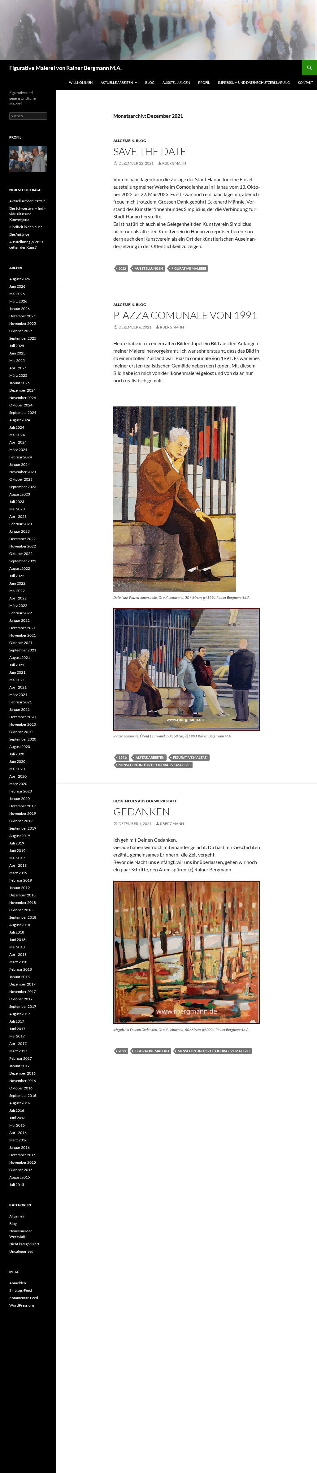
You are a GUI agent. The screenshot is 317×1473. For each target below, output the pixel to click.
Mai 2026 (17, 293)
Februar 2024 (20, 457)
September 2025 (22, 338)
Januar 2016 (19, 1147)
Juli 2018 (16, 932)
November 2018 (22, 902)
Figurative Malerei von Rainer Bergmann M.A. (65, 67)
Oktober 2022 (21, 553)
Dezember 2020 (22, 717)
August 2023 (19, 494)
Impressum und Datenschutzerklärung (254, 82)
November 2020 (22, 724)
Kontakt (305, 82)
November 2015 (22, 1162)
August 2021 (19, 657)
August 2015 (19, 1177)
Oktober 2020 (21, 731)
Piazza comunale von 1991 (185, 315)
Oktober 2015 (21, 1169)
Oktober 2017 (21, 999)
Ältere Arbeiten (150, 757)
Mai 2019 (17, 858)
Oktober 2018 (21, 910)
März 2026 (18, 301)
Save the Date (149, 151)
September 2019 (22, 828)
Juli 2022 (16, 575)
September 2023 (22, 486)
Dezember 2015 (22, 1155)
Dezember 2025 (22, 316)
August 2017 (19, 1013)
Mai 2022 (17, 590)
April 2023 (18, 516)
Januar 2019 (19, 887)
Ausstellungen (176, 82)
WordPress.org (21, 1305)
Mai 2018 (17, 947)
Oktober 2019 (21, 820)
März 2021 (18, 694)
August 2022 (19, 568)
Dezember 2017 (22, 984)
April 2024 (18, 442)
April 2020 (18, 776)
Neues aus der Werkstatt (150, 801)
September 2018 (22, 917)
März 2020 (18, 783)
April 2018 (18, 954)
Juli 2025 (16, 345)
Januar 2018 (19, 976)
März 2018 (18, 962)
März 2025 (18, 375)
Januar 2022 (19, 620)
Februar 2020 (20, 791)
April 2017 (18, 1043)
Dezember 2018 (22, 895)
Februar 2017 (20, 1058)
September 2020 (22, 739)
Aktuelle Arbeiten (117, 82)
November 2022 (22, 546)
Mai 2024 (17, 434)
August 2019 (19, 835)
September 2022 (22, 561)
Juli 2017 (16, 1021)
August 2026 (19, 279)
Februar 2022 (20, 613)
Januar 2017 (19, 1065)
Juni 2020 (17, 761)
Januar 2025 (19, 382)
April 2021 (18, 687)
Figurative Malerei (189, 268)
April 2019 (18, 865)
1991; (123, 757)
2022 (122, 268)
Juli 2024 (16, 427)
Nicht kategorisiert (24, 1244)
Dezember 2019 (22, 806)
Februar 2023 (20, 524)
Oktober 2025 (21, 331)
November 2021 (22, 635)
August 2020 (19, 746)
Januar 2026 (19, 308)
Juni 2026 (17, 286)
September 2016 (22, 1095)
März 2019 (18, 872)
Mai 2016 (17, 1125)
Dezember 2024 (22, 390)
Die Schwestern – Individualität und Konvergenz (27, 214)
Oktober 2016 (21, 1088)
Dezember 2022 (22, 538)
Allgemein (123, 140)
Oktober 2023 (21, 479)
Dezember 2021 (22, 627)
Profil (204, 82)
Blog (149, 82)
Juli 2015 (16, 1184)
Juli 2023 (16, 501)
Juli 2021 (16, 665)
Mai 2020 (17, 769)
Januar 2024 (19, 464)
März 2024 (18, 449)
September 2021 (22, 650)
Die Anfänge (19, 234)
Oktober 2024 (21, 405)
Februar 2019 (20, 880)
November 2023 (22, 472)
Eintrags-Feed (20, 1290)
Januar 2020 (19, 798)
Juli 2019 (16, 843)
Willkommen (81, 82)
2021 (122, 1051)
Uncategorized (21, 1251)
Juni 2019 (17, 850)
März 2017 (18, 1051)
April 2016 (18, 1132)
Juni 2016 (17, 1117)
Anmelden (17, 1283)
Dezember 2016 (22, 1073)
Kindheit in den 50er (25, 227)
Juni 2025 (17, 353)
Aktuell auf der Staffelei (27, 201)
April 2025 (18, 368)
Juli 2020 (16, 754)
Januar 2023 (19, 531)
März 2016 (18, 1140)
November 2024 (22, 397)
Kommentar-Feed (23, 1297)
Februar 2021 (20, 702)
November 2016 (22, 1080)
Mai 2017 (17, 1036)
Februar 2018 (20, 969)
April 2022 (18, 598)
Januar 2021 (19, 709)
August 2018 (19, 924)
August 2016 (19, 1103)
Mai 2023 (17, 509)
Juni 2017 (17, 1028)
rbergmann (174, 163)
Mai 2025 (17, 360)
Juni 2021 (17, 672)
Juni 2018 (17, 939)
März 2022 (18, 605)
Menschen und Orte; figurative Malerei (154, 765)
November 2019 (22, 813)
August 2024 (19, 420)
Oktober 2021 (21, 642)
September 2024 (22, 412)
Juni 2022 (17, 583)
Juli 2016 (16, 1110)
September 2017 (22, 1006)
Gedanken (141, 811)
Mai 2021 (17, 679)
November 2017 (22, 991)
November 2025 (22, 323)
